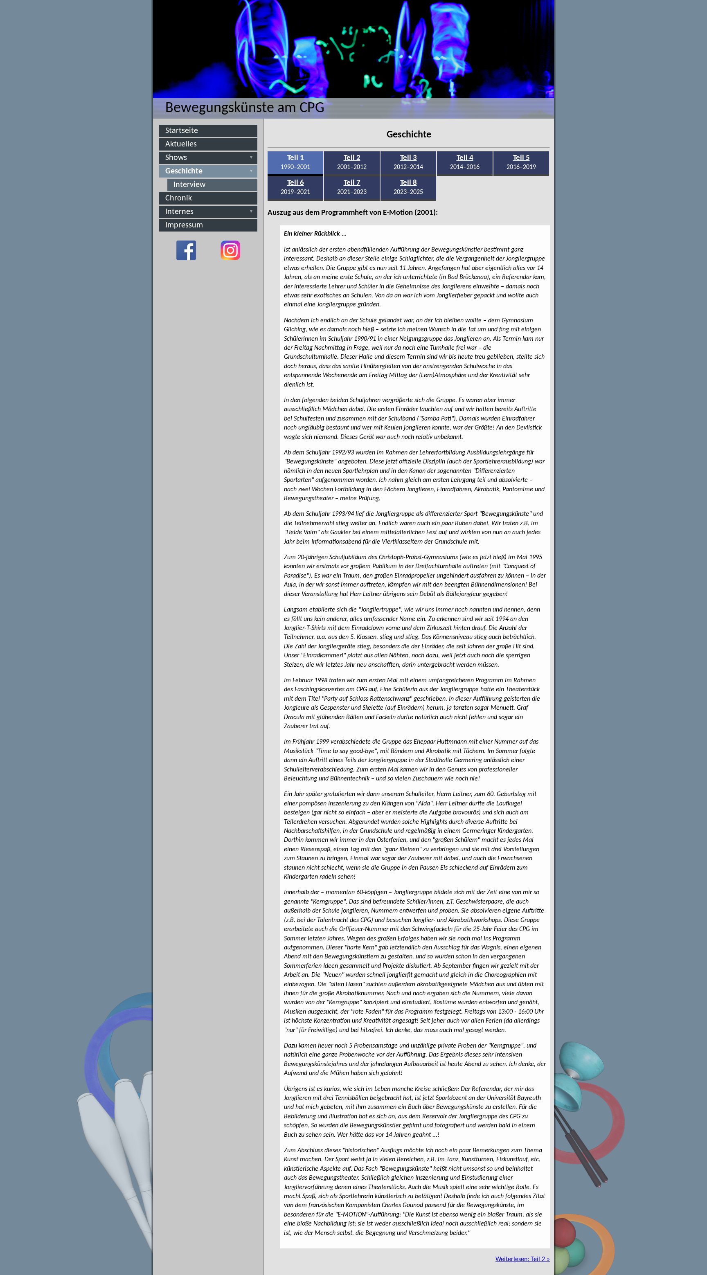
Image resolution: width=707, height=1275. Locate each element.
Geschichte (184, 171)
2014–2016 (465, 162)
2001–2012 (352, 162)
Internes (179, 212)
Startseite (181, 131)
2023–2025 (408, 187)
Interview (189, 185)
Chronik (178, 198)
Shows (176, 158)
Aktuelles (181, 144)
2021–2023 (352, 187)
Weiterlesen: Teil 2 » (522, 1259)
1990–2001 (295, 162)
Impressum (184, 225)
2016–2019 (521, 162)
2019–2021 (295, 187)
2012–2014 (408, 162)
